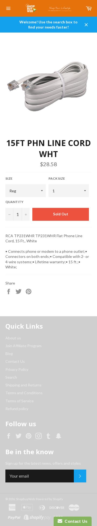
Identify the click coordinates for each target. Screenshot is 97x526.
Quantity (14, 202)
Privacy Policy (16, 369)
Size (8, 178)
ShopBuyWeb (25, 499)
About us (13, 338)
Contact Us (15, 361)
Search (11, 377)
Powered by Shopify (49, 499)
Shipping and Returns (23, 385)
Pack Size (56, 178)
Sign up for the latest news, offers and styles (43, 463)
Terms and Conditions (24, 392)
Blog (9, 353)
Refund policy (16, 408)
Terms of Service (19, 401)
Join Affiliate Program (23, 345)
